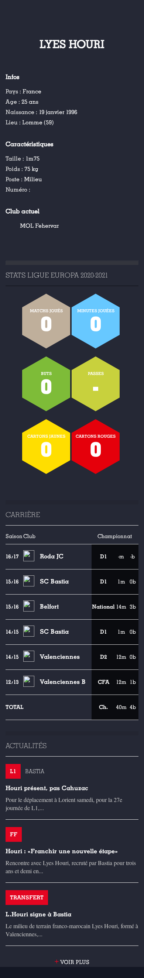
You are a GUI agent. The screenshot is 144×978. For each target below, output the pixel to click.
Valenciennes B (63, 682)
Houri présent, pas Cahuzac (47, 788)
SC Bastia (54, 581)
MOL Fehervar (39, 226)
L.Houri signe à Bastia (38, 914)
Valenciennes (60, 657)
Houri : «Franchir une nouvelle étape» (62, 851)
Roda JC (52, 556)
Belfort (49, 606)
